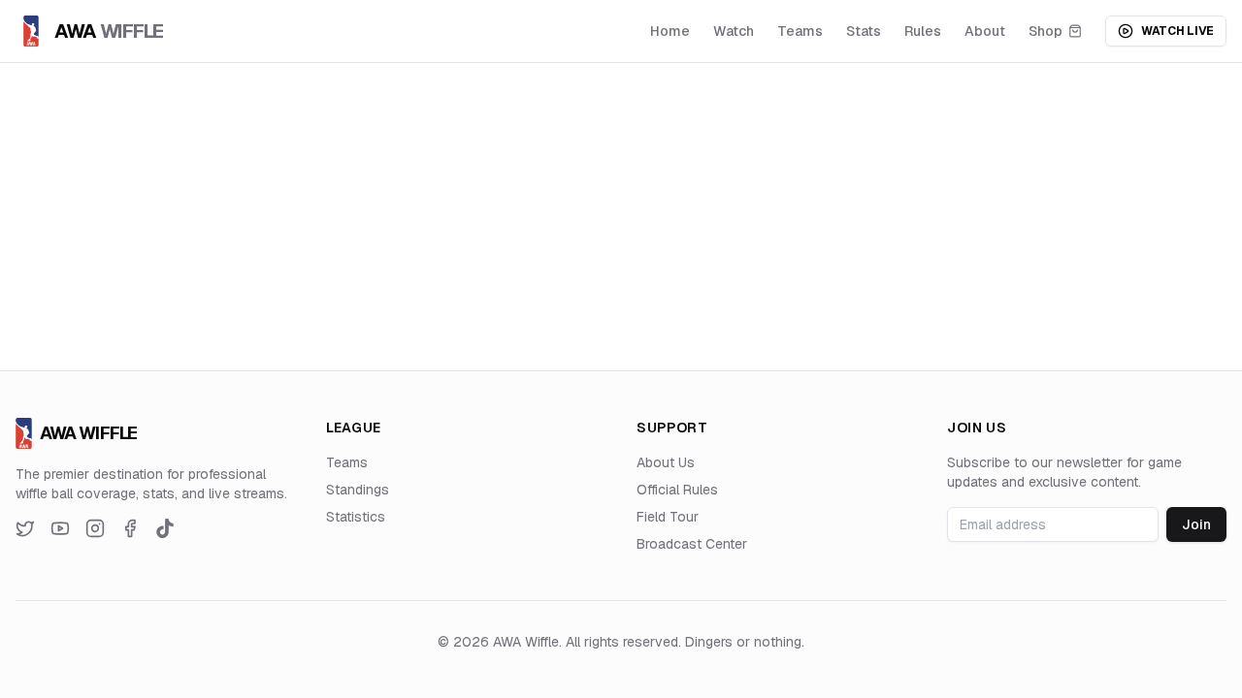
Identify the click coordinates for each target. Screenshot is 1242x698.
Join (1196, 524)
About (984, 31)
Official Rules (677, 489)
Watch (733, 31)
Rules (922, 31)
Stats (863, 31)
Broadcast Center (692, 544)
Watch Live (1177, 31)
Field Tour (668, 516)
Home (670, 31)
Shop (1045, 31)
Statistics (355, 516)
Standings (357, 489)
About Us (666, 462)
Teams (800, 31)
